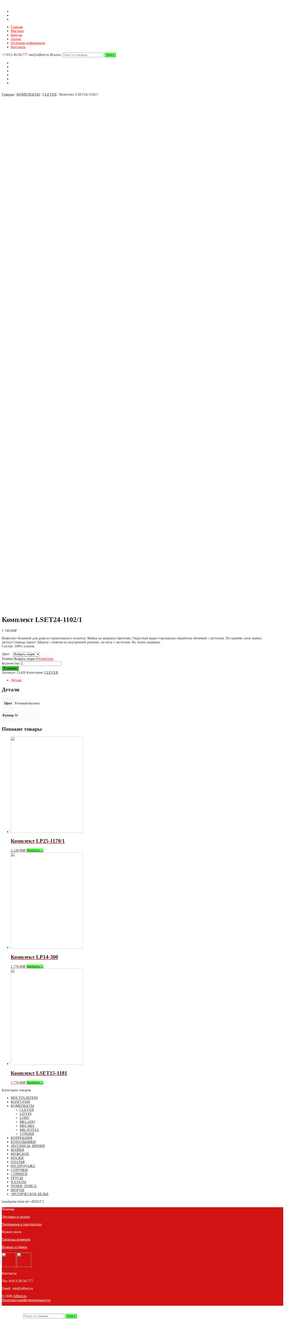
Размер (7, 659)
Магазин (17, 31)
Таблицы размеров (16, 1239)
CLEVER (50, 94)
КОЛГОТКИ (20, 1102)
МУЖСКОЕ (20, 1154)
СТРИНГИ (19, 1174)
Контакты (18, 47)
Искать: (55, 55)
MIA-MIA (27, 1126)
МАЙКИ (17, 1150)
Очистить (46, 659)
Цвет (6, 654)
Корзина (17, 11)
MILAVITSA (29, 1130)
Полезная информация (28, 43)
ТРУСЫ (17, 1178)
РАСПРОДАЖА (23, 1166)
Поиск (110, 55)
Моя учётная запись (26, 1308)
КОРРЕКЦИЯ (21, 1138)
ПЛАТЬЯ (18, 1162)
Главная (17, 27)
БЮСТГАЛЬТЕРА (24, 1098)
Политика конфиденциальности (26, 1300)
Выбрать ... (35, 850)
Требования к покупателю (22, 1224)
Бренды (16, 35)
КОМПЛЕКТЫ (28, 94)
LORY (24, 1118)
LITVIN (26, 1114)
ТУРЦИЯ (27, 1134)
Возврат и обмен (14, 1247)
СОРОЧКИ (19, 1170)
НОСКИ (17, 1158)
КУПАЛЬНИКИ (23, 1142)
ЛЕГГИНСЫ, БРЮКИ (28, 1146)
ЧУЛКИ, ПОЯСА (24, 1186)
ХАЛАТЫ (18, 1182)
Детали (16, 680)
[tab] (147, 680)
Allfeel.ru (19, 1296)
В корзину (10, 668)
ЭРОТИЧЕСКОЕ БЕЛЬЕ (30, 1194)
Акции (16, 39)
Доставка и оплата (16, 1217)
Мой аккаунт (20, 15)
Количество (11, 663)
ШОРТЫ (17, 1190)
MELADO (27, 1122)
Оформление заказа (25, 19)
